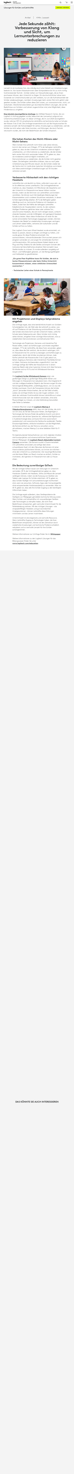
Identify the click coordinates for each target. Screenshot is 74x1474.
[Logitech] (14, 2)
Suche (60, 2)
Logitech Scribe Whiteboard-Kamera (30, 376)
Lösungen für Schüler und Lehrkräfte (19, 7)
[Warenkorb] (66, 2)
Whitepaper (55, 534)
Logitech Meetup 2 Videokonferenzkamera (31, 408)
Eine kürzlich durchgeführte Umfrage (19, 114)
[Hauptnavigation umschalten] (71, 2)
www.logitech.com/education (25, 543)
